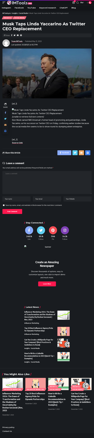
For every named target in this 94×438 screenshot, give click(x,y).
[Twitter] (41, 233)
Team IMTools (17, 41)
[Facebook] (29, 233)
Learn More (47, 284)
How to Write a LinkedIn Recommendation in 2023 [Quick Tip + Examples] (39, 355)
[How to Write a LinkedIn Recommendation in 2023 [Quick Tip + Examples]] (63, 356)
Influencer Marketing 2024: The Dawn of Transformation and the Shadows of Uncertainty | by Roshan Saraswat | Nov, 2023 (12, 402)
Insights (7, 18)
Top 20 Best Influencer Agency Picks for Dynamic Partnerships (35, 396)
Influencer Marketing (31, 323)
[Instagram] (65, 233)
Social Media (19, 18)
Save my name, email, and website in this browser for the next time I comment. (34, 205)
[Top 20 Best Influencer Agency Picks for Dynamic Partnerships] (63, 331)
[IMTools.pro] (19, 2)
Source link (17, 143)
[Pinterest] (53, 233)
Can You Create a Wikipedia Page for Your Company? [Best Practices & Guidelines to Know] (38, 342)
